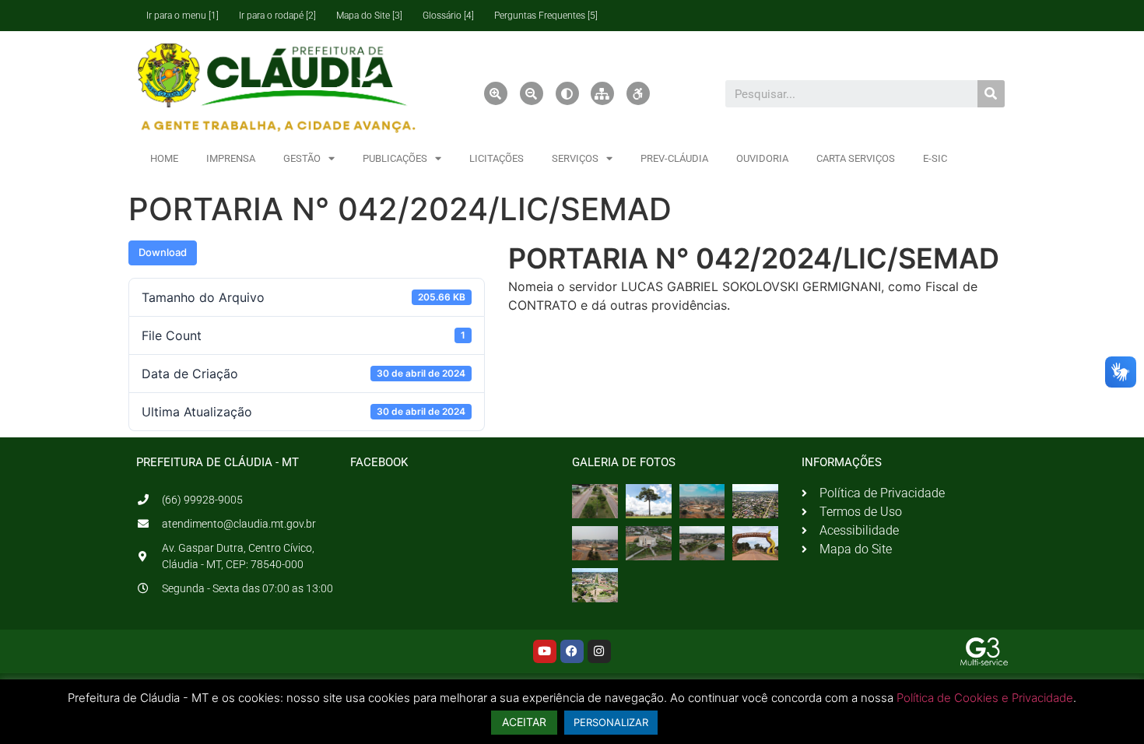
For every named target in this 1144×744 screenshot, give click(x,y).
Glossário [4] (448, 15)
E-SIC (935, 158)
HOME (164, 158)
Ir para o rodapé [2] (277, 15)
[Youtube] (544, 651)
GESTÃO (302, 158)
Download (163, 252)
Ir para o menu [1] (182, 15)
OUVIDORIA (762, 158)
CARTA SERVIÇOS (855, 158)
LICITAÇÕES (496, 158)
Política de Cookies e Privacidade (985, 697)
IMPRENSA (230, 158)
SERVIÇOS (575, 158)
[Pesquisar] (991, 93)
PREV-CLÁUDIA (674, 158)
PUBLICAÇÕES (395, 158)
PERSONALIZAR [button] (611, 722)
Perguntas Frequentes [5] (546, 15)
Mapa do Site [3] (369, 15)
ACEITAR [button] (524, 721)
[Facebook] (572, 651)
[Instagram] (599, 651)
